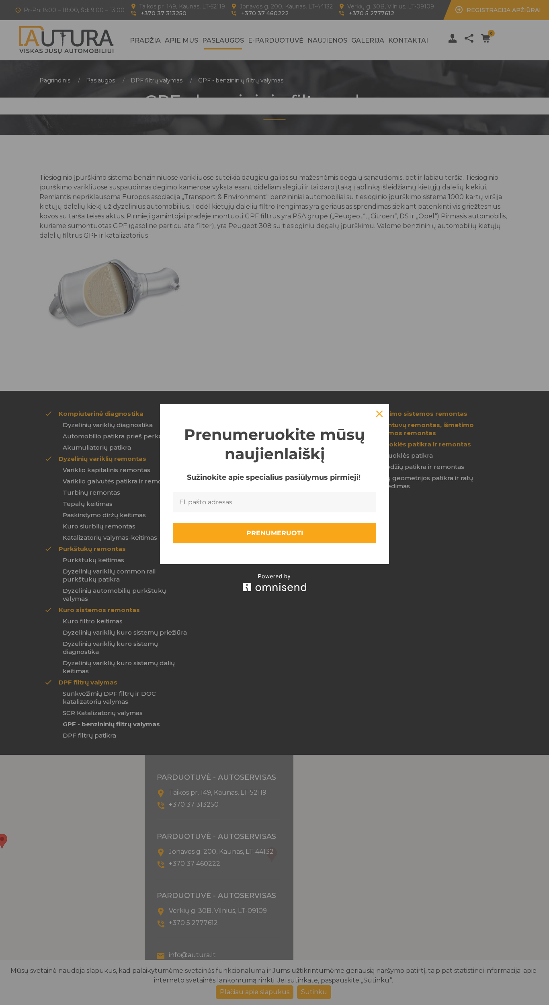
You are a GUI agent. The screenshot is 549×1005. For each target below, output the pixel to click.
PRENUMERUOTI (274, 533)
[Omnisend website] (274, 582)
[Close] (379, 413)
